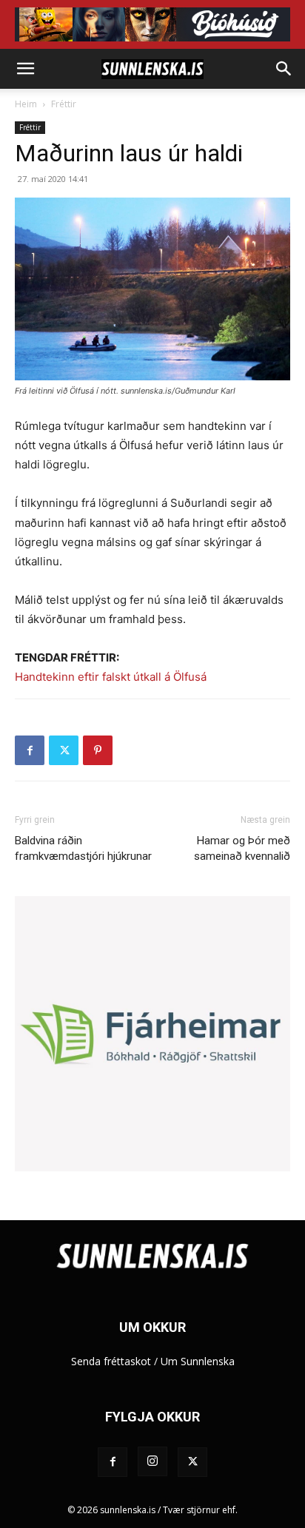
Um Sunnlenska (198, 1361)
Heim (26, 104)
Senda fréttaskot (111, 1361)
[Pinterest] (98, 750)
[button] (25, 69)
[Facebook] (29, 750)
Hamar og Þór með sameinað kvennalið (242, 848)
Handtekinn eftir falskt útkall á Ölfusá (111, 677)
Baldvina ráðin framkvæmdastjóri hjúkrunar (83, 848)
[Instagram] (152, 1461)
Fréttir (63, 104)
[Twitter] (63, 750)
